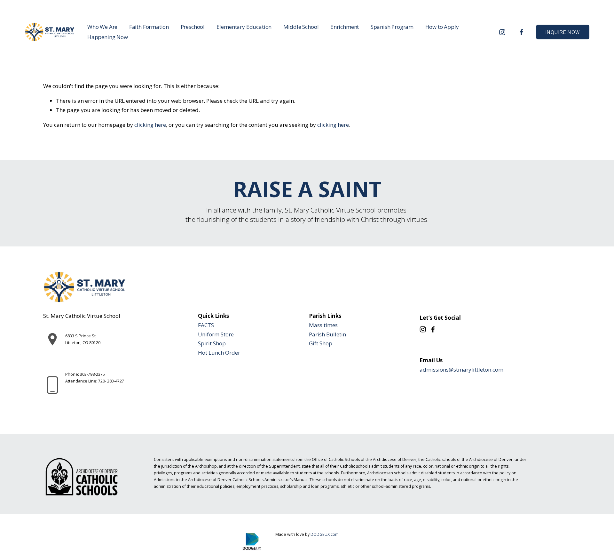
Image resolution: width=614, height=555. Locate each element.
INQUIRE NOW (563, 32)
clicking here (150, 124)
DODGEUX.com (325, 534)
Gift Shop (320, 343)
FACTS (206, 325)
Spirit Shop (212, 343)
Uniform (208, 334)
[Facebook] (521, 32)
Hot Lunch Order (219, 352)
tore (229, 334)
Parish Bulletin (327, 334)
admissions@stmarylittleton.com (461, 369)
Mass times (323, 325)
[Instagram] (502, 32)
